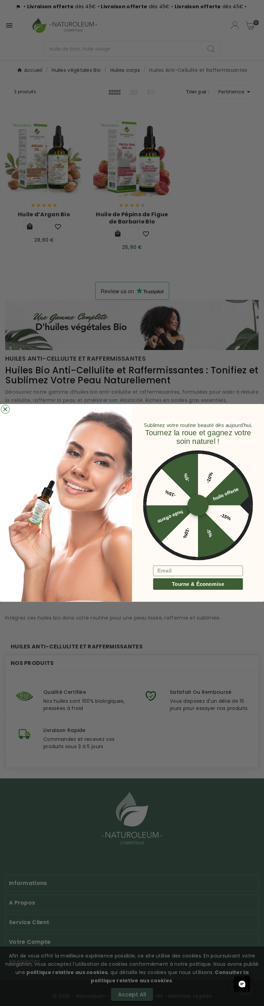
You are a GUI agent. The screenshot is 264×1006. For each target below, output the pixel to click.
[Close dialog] (5, 409)
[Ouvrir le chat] (242, 984)
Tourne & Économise (198, 584)
